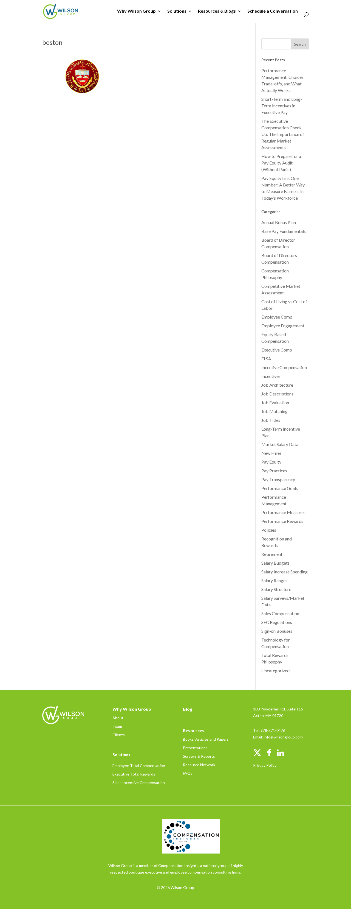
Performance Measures (283, 512)
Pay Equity (271, 461)
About (117, 717)
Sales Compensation (280, 613)
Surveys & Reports (199, 756)
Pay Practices (274, 470)
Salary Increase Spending (284, 571)
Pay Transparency (278, 479)
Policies (268, 529)
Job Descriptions (277, 393)
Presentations (195, 747)
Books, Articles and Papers (206, 739)
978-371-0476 (273, 730)
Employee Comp (276, 316)
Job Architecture (277, 384)
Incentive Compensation (284, 367)
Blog (187, 709)
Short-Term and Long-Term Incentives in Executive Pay (281, 105)
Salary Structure (276, 589)
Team (117, 726)
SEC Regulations (276, 622)
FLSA (266, 358)
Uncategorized (275, 670)
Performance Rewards (282, 521)
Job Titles (270, 420)
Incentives (271, 376)
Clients (118, 734)
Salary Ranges (274, 580)
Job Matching (274, 411)
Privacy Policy (264, 765)
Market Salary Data (279, 444)
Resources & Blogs (217, 11)
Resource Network (199, 764)
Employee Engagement (282, 325)
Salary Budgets (275, 562)
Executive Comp (276, 349)
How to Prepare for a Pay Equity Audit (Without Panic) (281, 163)
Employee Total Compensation (138, 765)
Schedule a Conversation (272, 11)
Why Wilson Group (136, 11)
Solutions (176, 11)
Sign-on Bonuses (276, 631)
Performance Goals (279, 488)
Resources (193, 730)
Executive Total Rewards (133, 774)
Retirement (271, 554)
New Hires (271, 453)
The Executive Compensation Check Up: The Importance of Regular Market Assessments (282, 134)
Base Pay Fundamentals (283, 231)
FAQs (188, 773)
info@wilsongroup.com (283, 737)
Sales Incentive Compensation (138, 782)
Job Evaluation (275, 402)
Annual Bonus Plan (278, 222)
